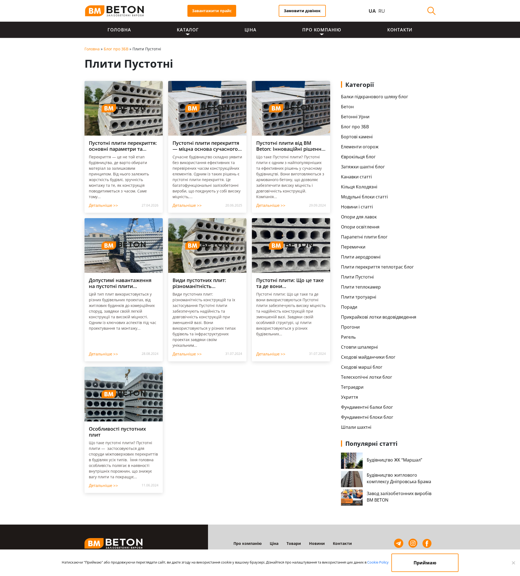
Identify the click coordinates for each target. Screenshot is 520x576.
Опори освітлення (360, 227)
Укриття (349, 397)
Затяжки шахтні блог (363, 167)
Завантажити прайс (212, 10)
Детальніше (103, 205)
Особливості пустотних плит (117, 432)
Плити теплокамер (361, 287)
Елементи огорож (360, 147)
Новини (317, 543)
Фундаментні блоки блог (367, 417)
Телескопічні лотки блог (366, 377)
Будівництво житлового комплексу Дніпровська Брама (399, 478)
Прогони (350, 327)
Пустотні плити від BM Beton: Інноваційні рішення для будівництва (290, 149)
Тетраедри (352, 387)
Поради (349, 307)
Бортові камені (357, 137)
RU (381, 11)
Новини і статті (357, 207)
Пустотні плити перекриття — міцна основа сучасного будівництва (206, 149)
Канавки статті (356, 177)
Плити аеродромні (361, 257)
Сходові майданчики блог (368, 357)
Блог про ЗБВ (116, 48)
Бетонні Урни (355, 117)
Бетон (347, 107)
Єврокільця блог (358, 157)
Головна (119, 30)
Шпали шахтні (356, 427)
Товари (294, 543)
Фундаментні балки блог (367, 407)
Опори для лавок (359, 217)
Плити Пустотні (357, 277)
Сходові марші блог (361, 367)
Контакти (399, 30)
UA (372, 11)
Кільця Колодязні (359, 187)
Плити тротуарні (358, 297)
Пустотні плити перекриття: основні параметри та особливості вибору (123, 149)
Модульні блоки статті (364, 197)
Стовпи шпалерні (359, 347)
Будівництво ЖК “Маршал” (394, 460)
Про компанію (321, 30)
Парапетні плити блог (364, 237)
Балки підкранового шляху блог (374, 97)
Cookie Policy (378, 562)
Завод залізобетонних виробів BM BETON (399, 496)
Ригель (348, 337)
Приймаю (425, 563)
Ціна (250, 30)
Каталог (188, 30)
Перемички (353, 247)
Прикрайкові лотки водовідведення (378, 317)
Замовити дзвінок (302, 10)
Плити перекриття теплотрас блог (377, 267)
